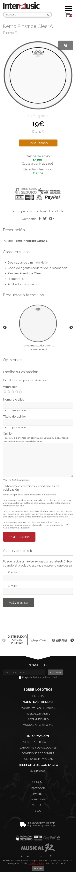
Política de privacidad (38, 758)
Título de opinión (15, 416)
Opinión (8, 433)
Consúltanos (38, 143)
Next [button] (71, 327)
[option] (38, 327)
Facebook (38, 788)
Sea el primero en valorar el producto (38, 211)
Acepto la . (39, 677)
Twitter (38, 793)
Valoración (10, 387)
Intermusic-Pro (38, 719)
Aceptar (38, 868)
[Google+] (51, 218)
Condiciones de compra (38, 753)
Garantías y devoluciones (38, 747)
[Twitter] (45, 218)
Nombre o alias (13, 399)
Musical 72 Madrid (38, 713)
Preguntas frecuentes (38, 742)
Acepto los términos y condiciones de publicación (31, 487)
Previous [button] (5, 327)
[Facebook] (40, 218)
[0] (67, 15)
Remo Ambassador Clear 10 (38, 345)
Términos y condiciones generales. (50, 516)
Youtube (38, 805)
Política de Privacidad (45, 677)
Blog (38, 810)
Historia (38, 695)
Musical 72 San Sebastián (38, 708)
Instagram (38, 799)
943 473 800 (38, 771)
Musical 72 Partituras (38, 724)
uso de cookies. (36, 863)
